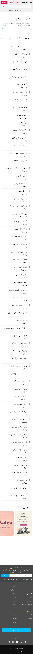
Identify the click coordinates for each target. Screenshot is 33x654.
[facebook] (25, 642)
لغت (18, 10)
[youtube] (17, 642)
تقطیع (31, 597)
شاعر (23, 10)
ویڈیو (15, 10)
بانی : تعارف (14, 593)
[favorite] (29, 46)
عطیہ (31, 590)
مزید (2, 28)
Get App (4, 2)
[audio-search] (3, 6)
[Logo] (25, 3)
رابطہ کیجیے (15, 597)
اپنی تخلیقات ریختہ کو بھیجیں (26, 604)
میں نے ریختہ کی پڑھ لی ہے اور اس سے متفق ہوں (16, 579)
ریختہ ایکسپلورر (14, 604)
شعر (18, 38)
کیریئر (15, 601)
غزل (27, 38)
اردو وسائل (29, 601)
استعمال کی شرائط (16, 648)
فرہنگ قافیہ (29, 593)
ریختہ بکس (15, 622)
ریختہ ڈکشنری (14, 618)
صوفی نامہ (30, 615)
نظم (9, 38)
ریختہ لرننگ (29, 618)
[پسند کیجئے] (29, 427)
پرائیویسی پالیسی (20, 579)
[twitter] (21, 642)
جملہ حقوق (11, 648)
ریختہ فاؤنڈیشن (14, 590)
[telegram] (8, 642)
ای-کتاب (11, 10)
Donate (10, 2)
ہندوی (15, 615)
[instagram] (13, 642)
